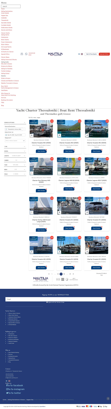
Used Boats (4, 90)
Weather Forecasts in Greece (9, 83)
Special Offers (5, 54)
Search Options (9, 122)
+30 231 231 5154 (32, 54)
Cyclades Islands (6, 25)
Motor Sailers (5, 44)
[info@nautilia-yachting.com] (22, 54)
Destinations (11, 333)
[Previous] (48, 274)
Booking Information (7, 100)
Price (11, 174)
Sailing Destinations (6, 11)
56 (58, 274)
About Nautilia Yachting (13, 352)
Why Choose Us (5, 93)
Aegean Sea (4, 15)
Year (11, 165)
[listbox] (15, 140)
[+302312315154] (26, 54)
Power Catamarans (6, 42)
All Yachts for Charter (7, 51)
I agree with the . (55, 302)
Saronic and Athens (6, 30)
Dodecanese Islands (6, 27)
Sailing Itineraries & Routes (9, 59)
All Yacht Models (12, 324)
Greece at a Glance (6, 66)
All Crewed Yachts (6, 47)
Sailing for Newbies (6, 68)
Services (3, 97)
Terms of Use (60, 302)
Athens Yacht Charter (13, 315)
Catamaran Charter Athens (14, 317)
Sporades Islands (6, 22)
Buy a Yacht (4, 86)
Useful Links (11, 343)
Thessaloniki (4, 20)
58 (64, 274)
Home (3, 9)
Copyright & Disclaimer (13, 360)
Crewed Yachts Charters (14, 320)
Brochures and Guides (13, 339)
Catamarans (4, 37)
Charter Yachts (5, 33)
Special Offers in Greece (14, 322)
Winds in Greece (5, 78)
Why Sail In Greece (6, 64)
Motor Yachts (5, 39)
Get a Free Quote (91, 54)
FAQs (2, 102)
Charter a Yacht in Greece (14, 313)
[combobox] (14, 129)
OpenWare (42, 406)
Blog (2, 105)
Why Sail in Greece (12, 335)
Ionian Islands (5, 13)
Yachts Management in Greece (9, 88)
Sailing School (5, 73)
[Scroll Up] (108, 398)
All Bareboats (5, 49)
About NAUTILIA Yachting (8, 95)
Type (5, 146)
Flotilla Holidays (5, 71)
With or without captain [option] (11, 140)
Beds (10, 169)
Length (12, 155)
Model (6, 151)
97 (70, 274)
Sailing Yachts (5, 35)
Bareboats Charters (13, 319)
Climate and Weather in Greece (10, 80)
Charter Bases (5, 57)
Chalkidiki (4, 18)
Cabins (10, 160)
